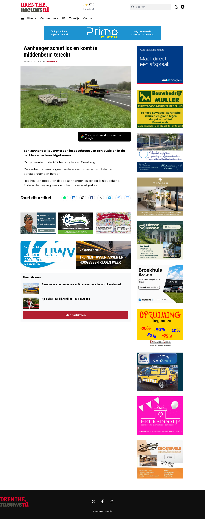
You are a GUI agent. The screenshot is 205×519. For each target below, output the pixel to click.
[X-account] (93, 501)
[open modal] (182, 7)
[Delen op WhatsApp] (65, 198)
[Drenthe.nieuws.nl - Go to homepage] (14, 501)
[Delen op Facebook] (91, 198)
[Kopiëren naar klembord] (118, 198)
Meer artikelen (76, 315)
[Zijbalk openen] (22, 18)
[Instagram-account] (111, 501)
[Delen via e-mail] (127, 198)
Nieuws (32, 18)
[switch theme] (176, 7)
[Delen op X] (100, 198)
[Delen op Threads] (82, 198)
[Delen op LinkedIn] (73, 198)
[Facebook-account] (102, 501)
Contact (88, 18)
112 (63, 18)
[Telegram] (109, 198)
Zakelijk (74, 18)
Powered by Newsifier (102, 511)
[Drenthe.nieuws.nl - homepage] (34, 7)
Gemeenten (48, 18)
